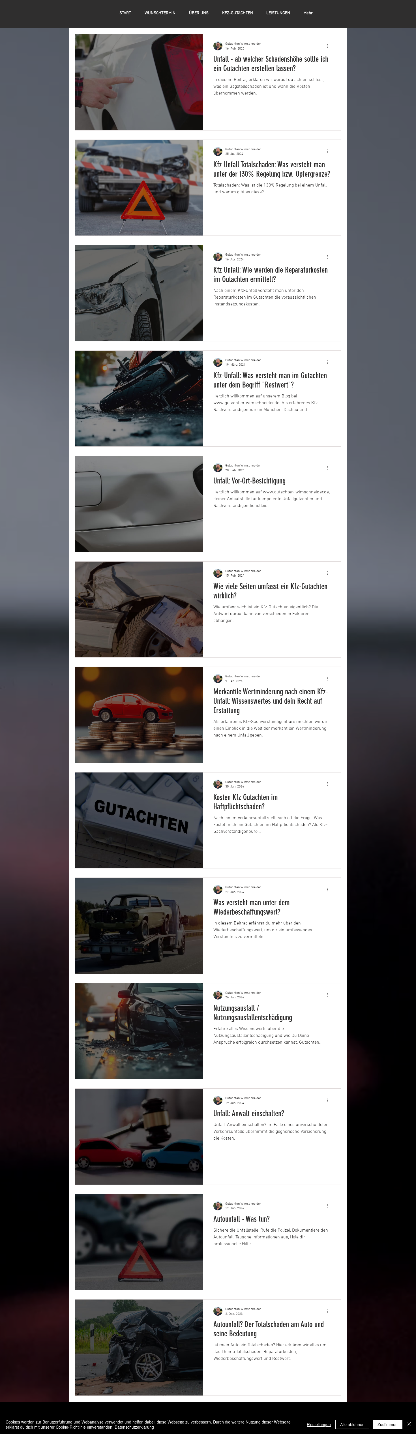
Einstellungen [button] (319, 1424)
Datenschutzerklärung (134, 1427)
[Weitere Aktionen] (329, 45)
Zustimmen (388, 1424)
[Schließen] (409, 1424)
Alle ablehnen (352, 1424)
